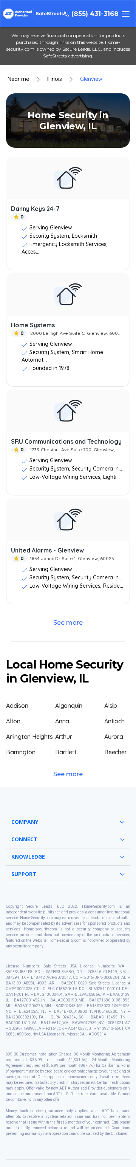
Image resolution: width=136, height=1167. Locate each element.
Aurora (113, 736)
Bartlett (65, 752)
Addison (17, 705)
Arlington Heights (29, 736)
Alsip (110, 705)
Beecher (115, 752)
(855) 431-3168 (95, 13)
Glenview (91, 79)
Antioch (114, 721)
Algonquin (68, 705)
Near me (18, 79)
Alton (13, 721)
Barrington (21, 752)
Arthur (63, 736)
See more (68, 622)
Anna (62, 721)
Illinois (54, 79)
